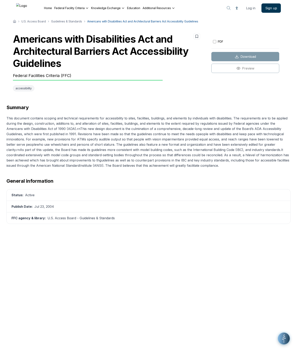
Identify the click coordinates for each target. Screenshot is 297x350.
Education (133, 8)
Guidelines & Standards (66, 21)
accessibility (24, 88)
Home (48, 8)
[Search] (228, 8)
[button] (284, 338)
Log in (250, 8)
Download (248, 57)
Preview (248, 68)
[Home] (14, 21)
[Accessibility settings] (236, 8)
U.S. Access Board (33, 21)
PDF (220, 41)
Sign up (271, 8)
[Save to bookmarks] (197, 36)
